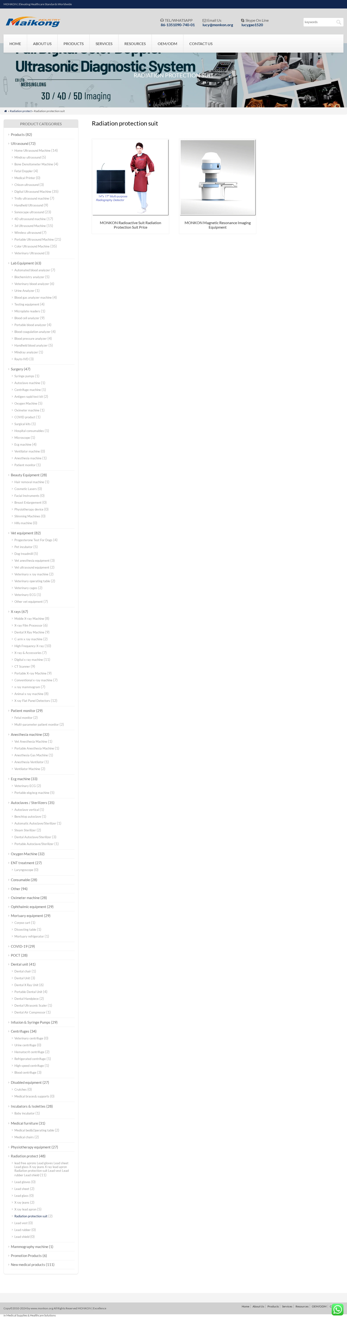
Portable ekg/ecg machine (31, 793)
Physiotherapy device (28, 509)
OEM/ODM (167, 43)
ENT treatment (22, 863)
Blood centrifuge (25, 1072)
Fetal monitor (23, 718)
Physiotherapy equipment (31, 1147)
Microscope (22, 438)
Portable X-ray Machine (30, 673)
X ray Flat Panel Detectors (32, 701)
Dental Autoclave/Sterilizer (32, 837)
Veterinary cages (25, 588)
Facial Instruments (26, 496)
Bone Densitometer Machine (33, 164)
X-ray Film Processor (28, 625)
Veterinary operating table (32, 581)
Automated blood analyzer (32, 270)
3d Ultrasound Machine (30, 226)
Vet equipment (22, 533)
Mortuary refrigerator (29, 936)
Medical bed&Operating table (34, 1130)
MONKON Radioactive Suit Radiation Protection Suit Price (130, 224)
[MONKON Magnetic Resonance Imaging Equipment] (217, 214)
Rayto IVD (21, 359)
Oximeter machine (26, 410)
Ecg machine (22, 444)
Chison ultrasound (26, 185)
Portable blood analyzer (30, 325)
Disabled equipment (26, 1082)
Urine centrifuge (25, 1045)
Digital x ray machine (28, 660)
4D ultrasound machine (30, 219)
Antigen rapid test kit (28, 396)
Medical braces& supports (31, 1096)
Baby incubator (24, 1113)
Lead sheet (21, 1189)
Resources (135, 43)
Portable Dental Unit (28, 992)
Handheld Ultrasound (28, 205)
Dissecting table (25, 929)
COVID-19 (19, 946)
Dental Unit (22, 978)
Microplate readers (27, 311)
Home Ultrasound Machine (32, 150)
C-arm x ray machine (28, 639)
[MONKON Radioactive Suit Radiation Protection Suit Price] (130, 214)
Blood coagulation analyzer (32, 332)
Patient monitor (25, 465)
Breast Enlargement (28, 502)
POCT (15, 955)
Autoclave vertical (26, 810)
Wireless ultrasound (27, 232)
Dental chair (22, 971)
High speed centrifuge (29, 1066)
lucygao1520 (252, 24)
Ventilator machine (27, 451)
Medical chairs (24, 1137)
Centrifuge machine (27, 390)
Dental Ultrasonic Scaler (30, 1005)
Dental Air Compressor (30, 1012)
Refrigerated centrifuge (30, 1059)
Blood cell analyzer (26, 318)
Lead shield (22, 1237)
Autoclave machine (27, 383)
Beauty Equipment (25, 475)
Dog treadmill (23, 554)
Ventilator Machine (27, 769)
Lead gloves (22, 1182)
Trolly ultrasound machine (31, 198)
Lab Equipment (22, 263)
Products (73, 43)
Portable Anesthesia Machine (34, 748)
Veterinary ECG (25, 595)
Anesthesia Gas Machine (31, 755)
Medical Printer (24, 178)
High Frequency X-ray (29, 646)
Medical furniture (24, 1123)
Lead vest (21, 1223)
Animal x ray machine (28, 694)
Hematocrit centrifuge (29, 1052)
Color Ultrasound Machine (32, 246)
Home (15, 43)
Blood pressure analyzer (30, 338)
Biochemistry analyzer (29, 277)
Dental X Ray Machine (29, 632)
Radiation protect (21, 111)
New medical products (28, 1264)
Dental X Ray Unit (26, 985)
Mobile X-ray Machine (29, 618)
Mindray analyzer (26, 352)
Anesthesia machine (28, 458)
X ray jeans (21, 1202)
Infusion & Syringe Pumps (30, 1022)
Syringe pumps (24, 376)
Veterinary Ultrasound (29, 253)
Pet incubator (23, 547)
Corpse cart (22, 923)
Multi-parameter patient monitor (36, 724)
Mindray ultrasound (27, 157)
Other (15, 889)
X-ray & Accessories (28, 653)
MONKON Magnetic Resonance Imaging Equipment (218, 224)
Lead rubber (22, 1230)
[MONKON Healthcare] (34, 26)
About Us (42, 43)
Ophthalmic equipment (28, 906)
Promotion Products (26, 1255)
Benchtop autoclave (27, 816)
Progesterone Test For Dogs (33, 540)
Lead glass (21, 1196)
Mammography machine (29, 1246)
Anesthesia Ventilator (29, 762)
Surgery (17, 369)
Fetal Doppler (23, 171)
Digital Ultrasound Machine (32, 191)
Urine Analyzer (24, 291)
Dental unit (19, 964)
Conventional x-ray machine (33, 680)
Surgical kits (22, 424)
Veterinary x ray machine (31, 574)
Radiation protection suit (30, 1216)
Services (104, 43)
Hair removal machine (29, 482)
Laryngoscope (23, 870)
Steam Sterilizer (25, 830)
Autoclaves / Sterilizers (29, 802)
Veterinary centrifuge (28, 1038)
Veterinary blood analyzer (31, 284)
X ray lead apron (25, 1209)
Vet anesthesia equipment (32, 560)
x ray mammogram (27, 687)
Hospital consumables (29, 431)
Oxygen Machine (25, 403)
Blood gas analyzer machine (33, 297)
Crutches (20, 1089)
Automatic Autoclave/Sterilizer (35, 823)
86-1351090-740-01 (178, 24)
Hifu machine (23, 523)
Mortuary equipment (27, 915)
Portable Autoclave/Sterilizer (34, 844)
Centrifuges (20, 1031)
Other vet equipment (28, 601)
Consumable (20, 880)
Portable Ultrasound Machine (34, 239)
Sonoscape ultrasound (29, 212)
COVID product (24, 417)
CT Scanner (22, 666)
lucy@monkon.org (218, 24)
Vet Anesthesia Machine (30, 741)
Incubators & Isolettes (28, 1106)
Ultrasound (19, 143)
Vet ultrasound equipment (31, 567)
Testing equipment (26, 304)
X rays (16, 611)
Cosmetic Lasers (25, 489)
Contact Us (200, 43)
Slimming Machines (27, 516)
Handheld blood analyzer (31, 345)
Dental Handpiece (26, 999)
